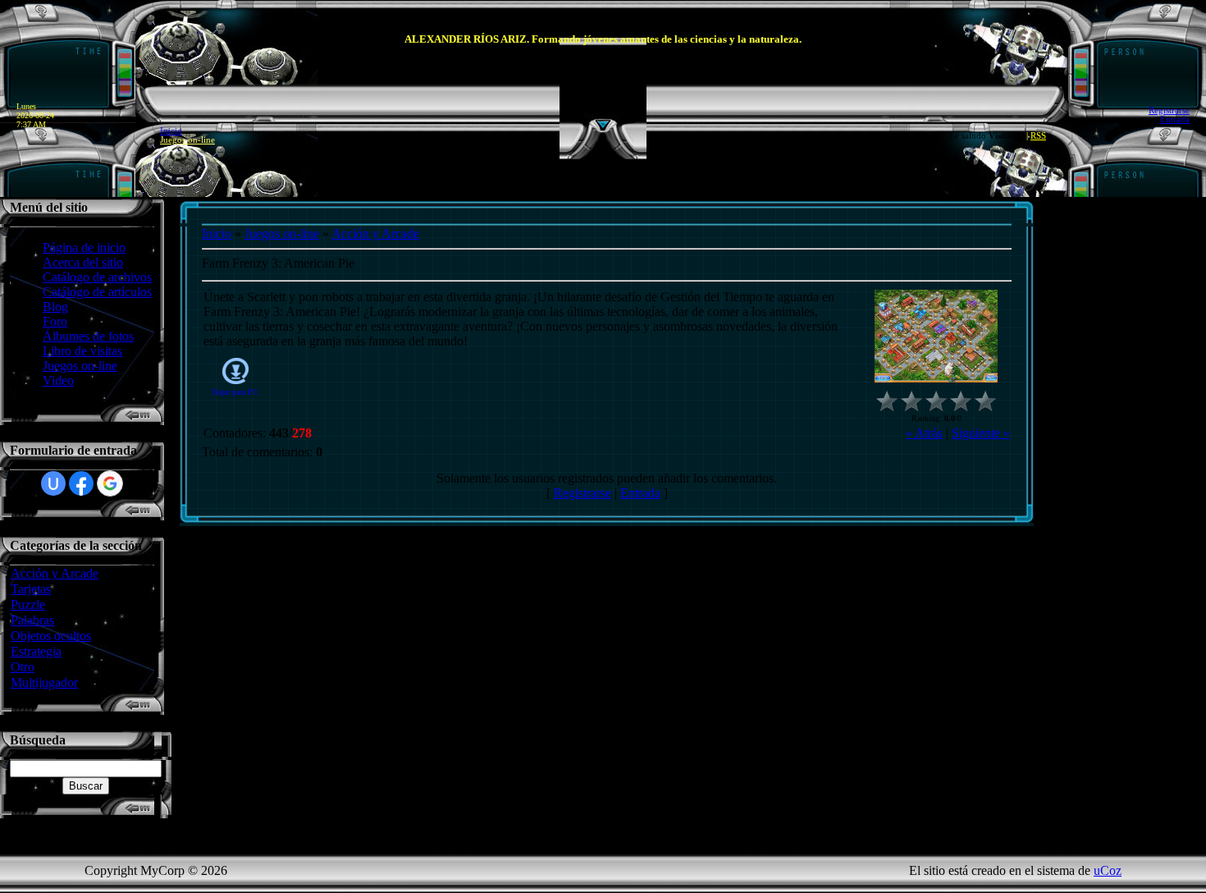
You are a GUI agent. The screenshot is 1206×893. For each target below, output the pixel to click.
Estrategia (36, 651)
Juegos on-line (187, 139)
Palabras (32, 620)
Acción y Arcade (54, 573)
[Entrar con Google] (110, 483)
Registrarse (1169, 110)
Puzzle (28, 604)
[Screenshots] (936, 336)
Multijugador (44, 682)
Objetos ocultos (51, 636)
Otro (22, 667)
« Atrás (924, 433)
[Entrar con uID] (53, 483)
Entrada (1175, 119)
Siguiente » (981, 433)
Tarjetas (31, 589)
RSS (1038, 135)
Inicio (171, 130)
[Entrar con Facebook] (81, 483)
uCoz (1107, 870)
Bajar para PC (235, 391)
